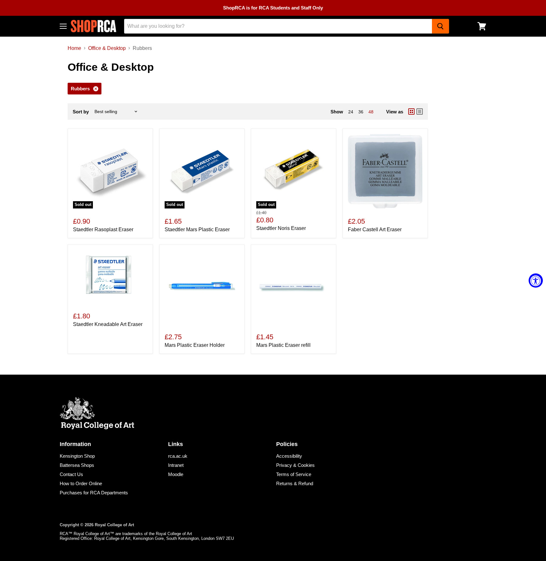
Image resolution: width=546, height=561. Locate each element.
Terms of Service (293, 474)
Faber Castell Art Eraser (375, 229)
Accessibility (289, 456)
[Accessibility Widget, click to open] (536, 281)
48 (370, 111)
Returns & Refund (294, 483)
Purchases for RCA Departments (94, 492)
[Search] (440, 26)
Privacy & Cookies (295, 465)
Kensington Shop (77, 456)
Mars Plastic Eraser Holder (195, 345)
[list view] (419, 111)
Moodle (175, 474)
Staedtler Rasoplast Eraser (103, 229)
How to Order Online (81, 483)
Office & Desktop (107, 48)
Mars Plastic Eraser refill (283, 345)
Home (74, 48)
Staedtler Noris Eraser (281, 228)
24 (350, 111)
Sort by (81, 111)
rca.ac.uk (177, 456)
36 (360, 111)
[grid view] (411, 111)
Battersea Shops (77, 465)
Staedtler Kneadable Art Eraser (108, 324)
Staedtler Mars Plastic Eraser (197, 229)
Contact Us (71, 474)
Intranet (176, 465)
